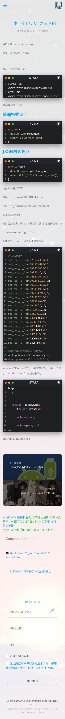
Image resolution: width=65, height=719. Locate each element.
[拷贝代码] (59, 77)
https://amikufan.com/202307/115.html (28, 530)
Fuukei (42, 712)
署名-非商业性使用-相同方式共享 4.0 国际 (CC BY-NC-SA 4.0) (32, 519)
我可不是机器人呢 (20, 656)
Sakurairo (31, 712)
